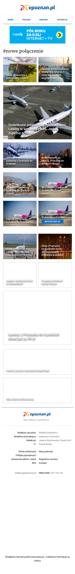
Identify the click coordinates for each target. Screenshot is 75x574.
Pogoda (26, 19)
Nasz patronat (46, 451)
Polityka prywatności (26, 455)
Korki (10, 19)
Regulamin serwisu (48, 459)
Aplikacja (62, 19)
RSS (34, 462)
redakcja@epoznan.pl (25, 472)
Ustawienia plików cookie (23, 459)
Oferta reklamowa (27, 451)
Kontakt (43, 19)
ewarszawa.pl (37, 556)
